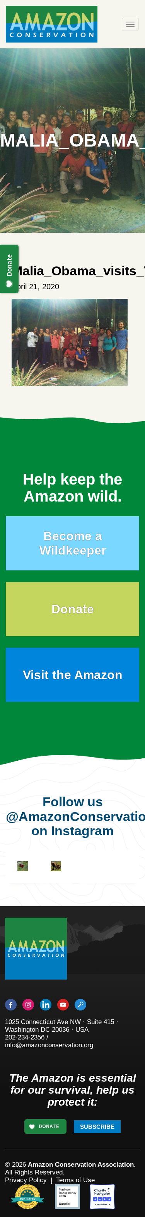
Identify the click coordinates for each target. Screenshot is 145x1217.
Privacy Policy (26, 1180)
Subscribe (97, 1126)
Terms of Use (75, 1180)
